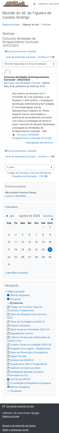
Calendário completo (17, 272)
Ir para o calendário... (16, 196)
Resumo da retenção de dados (19, 425)
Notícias (46, 24)
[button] (34, 4)
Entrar (35, 413)
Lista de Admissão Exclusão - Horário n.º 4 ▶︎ (30, 57)
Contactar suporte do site (20, 406)
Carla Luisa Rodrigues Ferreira (24, 82)
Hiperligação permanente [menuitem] (39, 142)
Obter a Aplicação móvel (15, 429)
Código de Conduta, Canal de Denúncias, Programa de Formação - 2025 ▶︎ (30, 174)
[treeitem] (29, 341)
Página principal (10, 24)
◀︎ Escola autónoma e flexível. (21, 51)
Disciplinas (16, 391)
